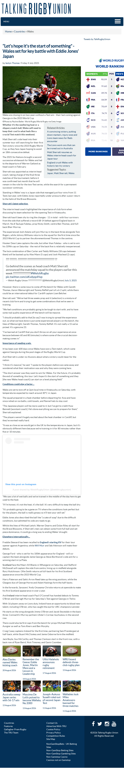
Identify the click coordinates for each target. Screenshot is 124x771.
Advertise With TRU (56, 726)
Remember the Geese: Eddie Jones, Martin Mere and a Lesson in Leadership (31, 666)
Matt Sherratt (60, 173)
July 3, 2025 (71, 280)
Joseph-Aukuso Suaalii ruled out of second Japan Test (52, 698)
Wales (71, 173)
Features (8, 726)
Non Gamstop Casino (56, 757)
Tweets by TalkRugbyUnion (97, 39)
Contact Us (51, 723)
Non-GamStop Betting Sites (59, 750)
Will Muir (40, 545)
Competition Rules (55, 736)
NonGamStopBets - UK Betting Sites (61, 745)
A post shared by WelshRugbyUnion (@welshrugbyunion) (42, 489)
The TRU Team (11, 732)
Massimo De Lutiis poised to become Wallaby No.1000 (32, 699)
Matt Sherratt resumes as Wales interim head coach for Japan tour (61, 155)
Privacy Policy (53, 732)
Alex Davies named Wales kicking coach (10, 662)
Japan (50, 173)
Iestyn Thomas (12, 63)
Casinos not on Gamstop (58, 760)
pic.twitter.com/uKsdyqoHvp (24, 277)
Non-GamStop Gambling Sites (61, 753)
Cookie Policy (53, 729)
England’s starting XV (50, 542)
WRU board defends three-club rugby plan (71, 662)
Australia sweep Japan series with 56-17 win (11, 697)
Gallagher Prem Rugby (15, 729)
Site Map (50, 739)
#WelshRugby (40, 273)
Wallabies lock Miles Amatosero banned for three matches (70, 700)
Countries (9, 723)
